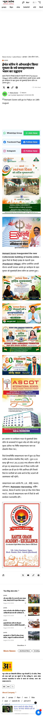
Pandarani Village (11, 264)
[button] (23, 2)
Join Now (32, 133)
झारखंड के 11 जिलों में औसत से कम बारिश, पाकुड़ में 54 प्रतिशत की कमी (13, 636)
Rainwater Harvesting (21, 487)
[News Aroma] (8, 2)
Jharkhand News (25, 651)
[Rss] (12, 686)
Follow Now (31, 142)
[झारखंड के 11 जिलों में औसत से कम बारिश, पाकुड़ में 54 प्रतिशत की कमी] (34, 635)
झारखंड (6, 60)
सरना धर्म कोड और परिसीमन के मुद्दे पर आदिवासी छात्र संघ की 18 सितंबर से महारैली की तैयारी (14, 612)
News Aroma (14, 92)
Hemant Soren (9, 253)
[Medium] (8, 686)
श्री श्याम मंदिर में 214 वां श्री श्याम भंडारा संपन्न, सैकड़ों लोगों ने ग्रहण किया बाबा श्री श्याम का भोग (14, 599)
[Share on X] (4, 87)
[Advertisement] (21, 32)
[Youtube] (4, 686)
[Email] (8, 87)
